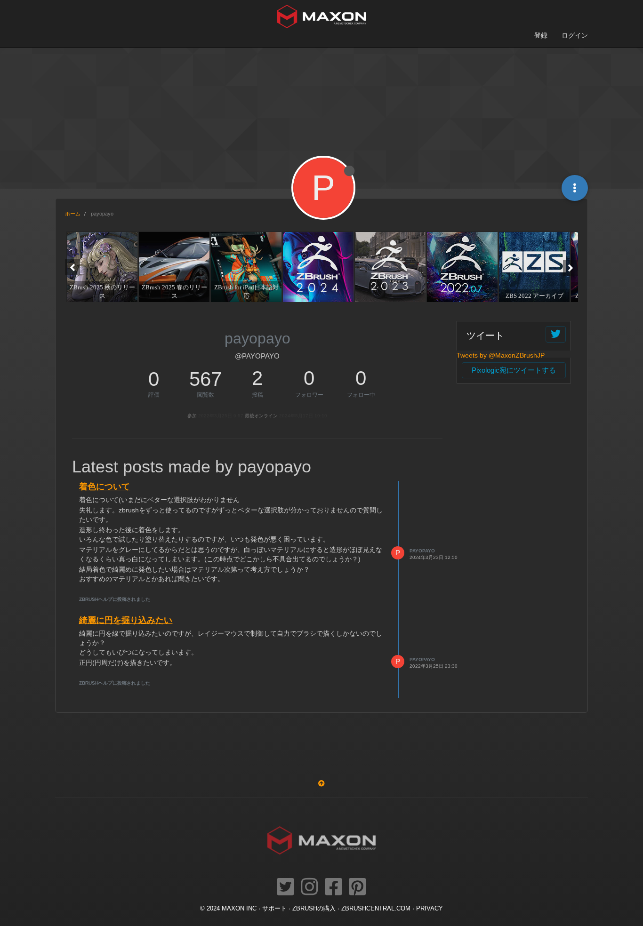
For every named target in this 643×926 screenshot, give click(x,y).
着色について (104, 486)
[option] (101, 267)
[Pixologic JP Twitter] (285, 887)
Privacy (429, 908)
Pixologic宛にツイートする (514, 370)
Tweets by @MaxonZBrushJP (501, 355)
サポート (274, 908)
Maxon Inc (239, 908)
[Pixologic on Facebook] (333, 887)
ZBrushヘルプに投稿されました (114, 599)
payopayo (422, 550)
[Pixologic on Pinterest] (357, 887)
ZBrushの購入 (314, 908)
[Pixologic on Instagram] (309, 887)
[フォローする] (556, 334)
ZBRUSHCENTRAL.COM (375, 908)
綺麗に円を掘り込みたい (125, 620)
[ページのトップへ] (321, 783)
